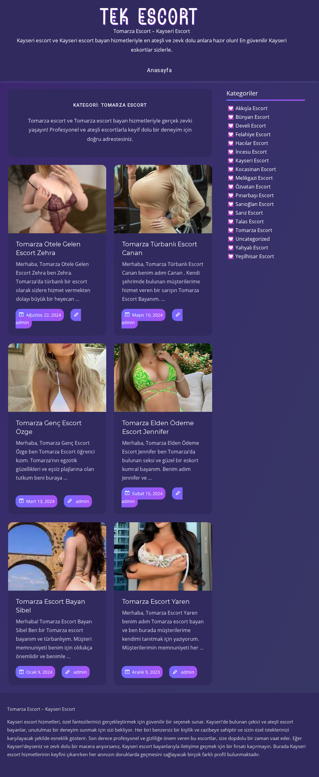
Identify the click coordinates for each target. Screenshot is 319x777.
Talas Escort (250, 221)
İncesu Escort (251, 151)
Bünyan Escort (252, 117)
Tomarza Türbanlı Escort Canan (159, 248)
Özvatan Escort (253, 186)
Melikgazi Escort (254, 177)
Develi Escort (251, 125)
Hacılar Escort (252, 143)
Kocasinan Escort (256, 169)
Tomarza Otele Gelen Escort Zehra (48, 248)
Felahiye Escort (253, 134)
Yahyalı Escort (252, 247)
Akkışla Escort (252, 108)
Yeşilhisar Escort (255, 256)
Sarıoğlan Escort (255, 204)
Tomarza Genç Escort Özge (49, 427)
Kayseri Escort (252, 160)
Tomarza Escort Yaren (156, 601)
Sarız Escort (249, 212)
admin (22, 322)
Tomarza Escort (254, 230)
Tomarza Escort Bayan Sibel (50, 606)
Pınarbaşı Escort (255, 195)
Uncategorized (253, 238)
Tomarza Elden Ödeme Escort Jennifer (158, 427)
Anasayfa (159, 70)
